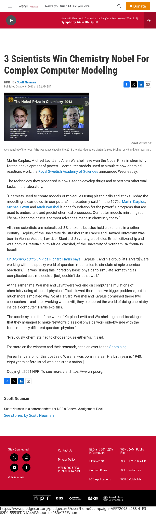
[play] (11, 20)
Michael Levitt (18, 207)
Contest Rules (98, 470)
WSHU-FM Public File (133, 461)
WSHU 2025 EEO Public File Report (69, 469)
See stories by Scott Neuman (29, 415)
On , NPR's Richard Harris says (44, 259)
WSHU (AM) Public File (132, 451)
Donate (139, 6)
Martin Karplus (133, 201)
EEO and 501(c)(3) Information (101, 451)
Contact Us (65, 450)
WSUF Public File (130, 470)
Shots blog (118, 347)
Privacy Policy (67, 459)
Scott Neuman (26, 82)
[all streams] (150, 20)
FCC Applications (100, 479)
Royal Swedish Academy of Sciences (68, 171)
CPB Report (96, 461)
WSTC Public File (131, 479)
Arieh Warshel (48, 207)
